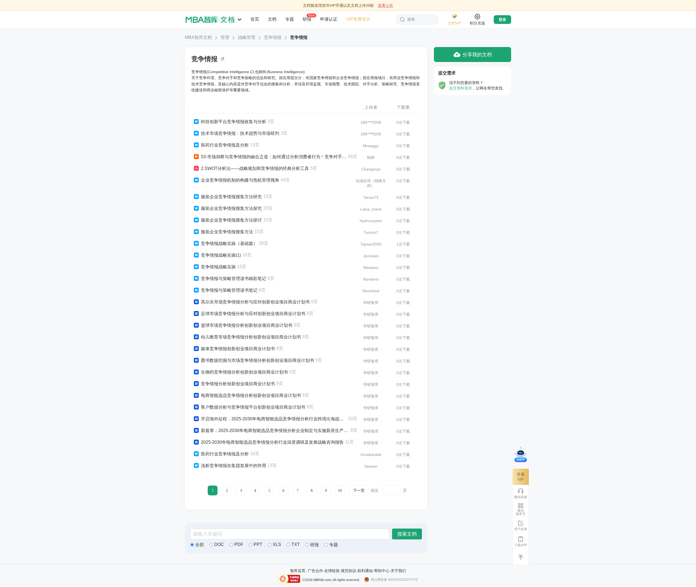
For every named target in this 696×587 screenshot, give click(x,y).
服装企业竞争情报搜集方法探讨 (231, 220)
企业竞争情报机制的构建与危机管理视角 (240, 180)
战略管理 (246, 37)
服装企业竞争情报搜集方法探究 (231, 208)
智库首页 (297, 571)
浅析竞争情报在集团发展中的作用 (233, 465)
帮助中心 (381, 571)
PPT (258, 544)
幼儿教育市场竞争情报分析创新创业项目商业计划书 (251, 337)
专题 (289, 19)
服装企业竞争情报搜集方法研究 (231, 196)
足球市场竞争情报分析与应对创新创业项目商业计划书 (253, 313)
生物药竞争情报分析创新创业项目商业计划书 (244, 372)
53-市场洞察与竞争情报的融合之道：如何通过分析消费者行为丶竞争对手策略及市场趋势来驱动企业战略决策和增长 (274, 156)
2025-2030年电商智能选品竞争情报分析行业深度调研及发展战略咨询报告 (272, 442)
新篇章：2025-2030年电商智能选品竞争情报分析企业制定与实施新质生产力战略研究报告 (275, 430)
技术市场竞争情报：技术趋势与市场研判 (240, 133)
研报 (307, 19)
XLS (277, 544)
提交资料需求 (460, 88)
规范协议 (348, 571)
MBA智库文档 (198, 37)
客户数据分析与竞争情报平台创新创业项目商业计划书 (253, 407)
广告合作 (315, 571)
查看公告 (385, 5)
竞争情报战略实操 (218, 267)
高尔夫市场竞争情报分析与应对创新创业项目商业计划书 (255, 302)
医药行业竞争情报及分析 (225, 145)
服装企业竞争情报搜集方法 (227, 231)
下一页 (359, 491)
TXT (295, 544)
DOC (219, 544)
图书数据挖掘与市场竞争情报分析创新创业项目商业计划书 (257, 360)
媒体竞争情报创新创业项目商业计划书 (238, 348)
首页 (254, 19)
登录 (502, 19)
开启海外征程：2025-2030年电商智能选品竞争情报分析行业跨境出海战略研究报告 (274, 419)
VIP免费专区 (358, 19)
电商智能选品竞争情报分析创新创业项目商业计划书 (251, 395)
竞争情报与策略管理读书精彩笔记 (233, 278)
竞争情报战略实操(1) (221, 255)
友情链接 (332, 571)
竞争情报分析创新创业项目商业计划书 (238, 383)
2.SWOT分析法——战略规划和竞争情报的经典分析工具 (255, 168)
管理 (224, 37)
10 (340, 491)
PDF (238, 544)
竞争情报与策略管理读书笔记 (229, 290)
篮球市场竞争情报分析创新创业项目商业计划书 (246, 325)
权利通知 (365, 571)
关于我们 (398, 571)
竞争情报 (272, 37)
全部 (199, 544)
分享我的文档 (477, 54)
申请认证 (328, 19)
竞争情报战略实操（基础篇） (229, 243)
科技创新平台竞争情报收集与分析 (233, 121)
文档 (272, 19)
